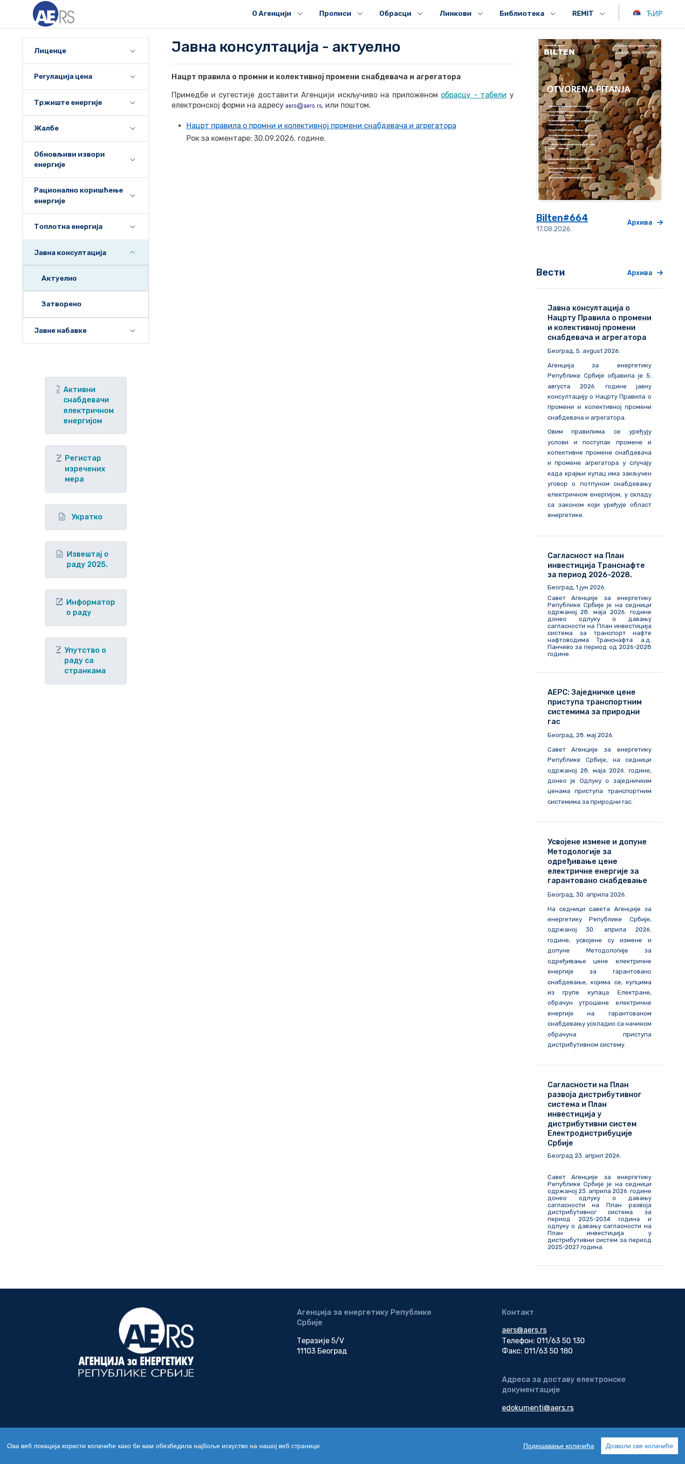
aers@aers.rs (524, 1330)
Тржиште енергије (68, 102)
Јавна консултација (70, 253)
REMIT (583, 13)
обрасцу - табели (474, 94)
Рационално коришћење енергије (78, 195)
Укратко (87, 516)
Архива (639, 223)
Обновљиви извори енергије (69, 159)
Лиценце (50, 51)
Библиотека (522, 13)
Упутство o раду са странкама (85, 661)
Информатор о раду (90, 607)
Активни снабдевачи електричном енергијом (88, 405)
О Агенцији (271, 13)
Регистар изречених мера (85, 468)
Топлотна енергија (68, 226)
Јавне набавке (60, 330)
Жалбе (46, 128)
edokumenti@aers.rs (538, 1407)
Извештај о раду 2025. (88, 559)
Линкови (455, 13)
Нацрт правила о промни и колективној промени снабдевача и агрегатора (321, 125)
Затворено (61, 304)
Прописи (335, 13)
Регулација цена (63, 76)
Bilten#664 (562, 217)
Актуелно (59, 278)
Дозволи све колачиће (639, 1446)
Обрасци (395, 13)
